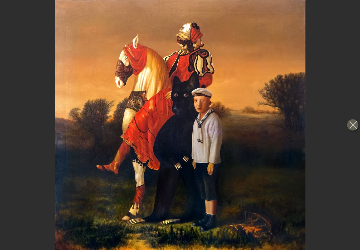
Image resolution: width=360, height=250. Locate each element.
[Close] (352, 125)
